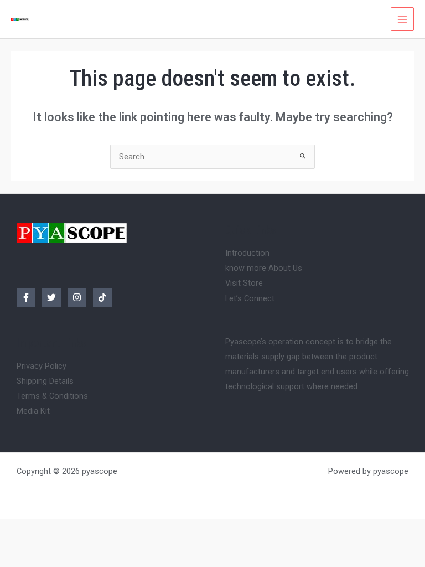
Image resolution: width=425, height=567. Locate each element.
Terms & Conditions (52, 396)
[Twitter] (51, 297)
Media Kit (33, 411)
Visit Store (244, 283)
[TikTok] (102, 297)
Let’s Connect (249, 298)
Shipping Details (45, 381)
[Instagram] (77, 297)
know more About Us (263, 268)
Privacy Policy (41, 366)
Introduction (247, 253)
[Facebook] (26, 297)
